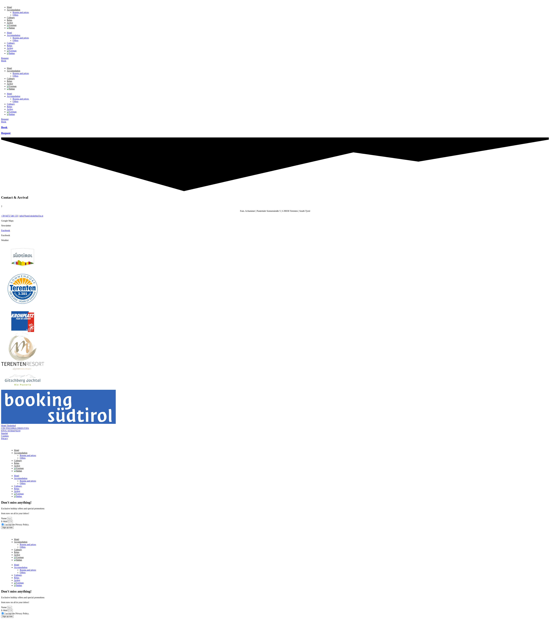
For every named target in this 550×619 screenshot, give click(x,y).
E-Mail (4, 521)
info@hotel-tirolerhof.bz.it (31, 216)
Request (5, 133)
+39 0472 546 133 (9, 216)
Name (4, 518)
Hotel (9, 7)
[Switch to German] (11, 25)
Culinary (11, 17)
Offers (15, 15)
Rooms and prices (21, 12)
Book (4, 127)
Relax (9, 20)
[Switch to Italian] (11, 28)
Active (10, 22)
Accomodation (13, 10)
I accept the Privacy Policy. (17, 524)
